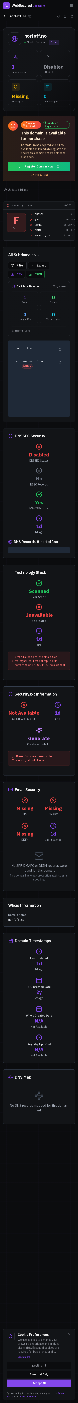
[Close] (69, 1334)
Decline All (39, 1365)
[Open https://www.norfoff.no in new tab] (60, 362)
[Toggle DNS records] (17, 361)
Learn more (24, 1356)
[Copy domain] (30, 16)
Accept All (39, 1383)
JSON (38, 274)
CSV (19, 274)
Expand (41, 265)
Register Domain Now (39, 166)
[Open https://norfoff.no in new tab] (60, 349)
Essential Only (39, 1374)
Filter (20, 265)
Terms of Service (27, 1396)
